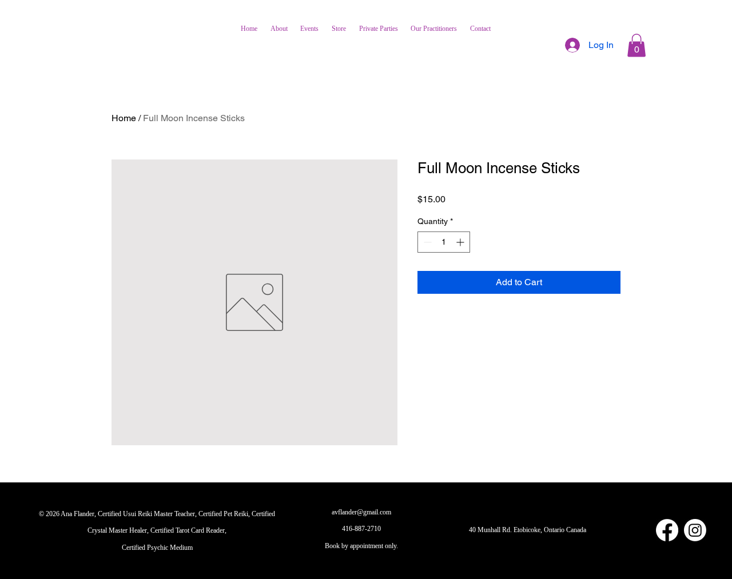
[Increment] (461, 242)
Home (124, 118)
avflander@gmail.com (361, 512)
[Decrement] (426, 242)
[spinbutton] (443, 242)
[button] (636, 45)
